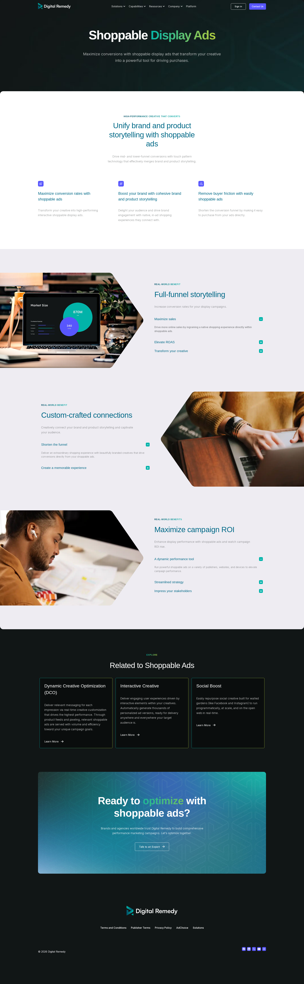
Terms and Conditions (113, 927)
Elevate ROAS (164, 342)
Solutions (198, 927)
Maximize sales (165, 319)
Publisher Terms (140, 927)
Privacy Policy (163, 927)
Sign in (238, 6)
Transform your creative (171, 351)
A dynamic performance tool (174, 559)
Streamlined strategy (169, 582)
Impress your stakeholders (173, 591)
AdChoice (182, 927)
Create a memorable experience (63, 468)
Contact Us (257, 6)
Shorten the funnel (54, 444)
